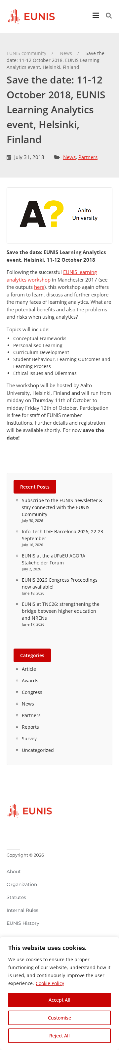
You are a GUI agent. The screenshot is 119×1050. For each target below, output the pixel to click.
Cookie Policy (50, 983)
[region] (59, 993)
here (39, 287)
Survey (29, 738)
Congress (32, 692)
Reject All (59, 1035)
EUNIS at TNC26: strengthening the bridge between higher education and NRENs (60, 611)
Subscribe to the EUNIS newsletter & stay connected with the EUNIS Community (62, 507)
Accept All (59, 1000)
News (69, 157)
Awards (30, 680)
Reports (30, 727)
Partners (88, 157)
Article (29, 669)
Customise (59, 1018)
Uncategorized (38, 750)
